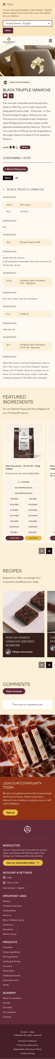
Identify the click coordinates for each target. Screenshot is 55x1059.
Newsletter (8, 929)
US (16, 178)
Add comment (14, 691)
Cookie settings (27, 1053)
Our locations (9, 1012)
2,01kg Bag (32, 527)
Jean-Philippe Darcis (20, 82)
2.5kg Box (32, 532)
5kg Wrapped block (23, 488)
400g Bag (14, 521)
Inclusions (7, 966)
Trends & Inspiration (12, 906)
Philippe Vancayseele (22, 652)
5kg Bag (13, 532)
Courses (7, 1003)
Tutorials (7, 1017)
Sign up (10, 812)
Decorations (8, 970)
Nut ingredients (10, 956)
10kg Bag (14, 499)
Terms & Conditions (27, 1041)
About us (7, 915)
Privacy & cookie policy (27, 1045)
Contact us (8, 924)
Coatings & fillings (12, 961)
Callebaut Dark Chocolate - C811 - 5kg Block (33, 282)
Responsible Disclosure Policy (27, 1049)
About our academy (12, 998)
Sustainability (9, 910)
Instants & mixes (11, 980)
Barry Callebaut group (14, 920)
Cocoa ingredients (11, 952)
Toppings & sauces (11, 975)
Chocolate (8, 947)
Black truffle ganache (16, 169)
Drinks (6, 985)
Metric (8, 178)
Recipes (6, 901)
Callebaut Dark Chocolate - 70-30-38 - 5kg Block (33, 346)
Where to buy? (9, 934)
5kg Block (14, 527)
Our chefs (7, 1007)
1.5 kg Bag (14, 510)
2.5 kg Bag (14, 505)
